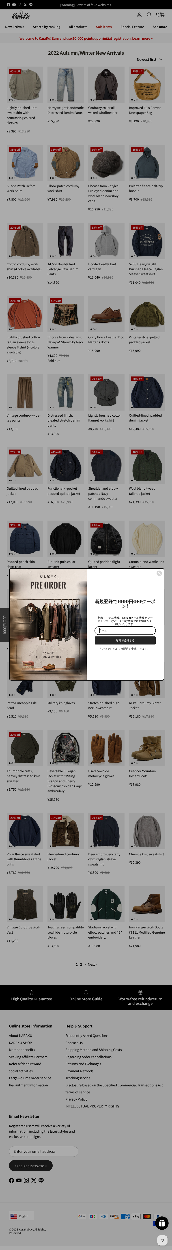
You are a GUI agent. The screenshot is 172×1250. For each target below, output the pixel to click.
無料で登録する (125, 640)
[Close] (159, 573)
